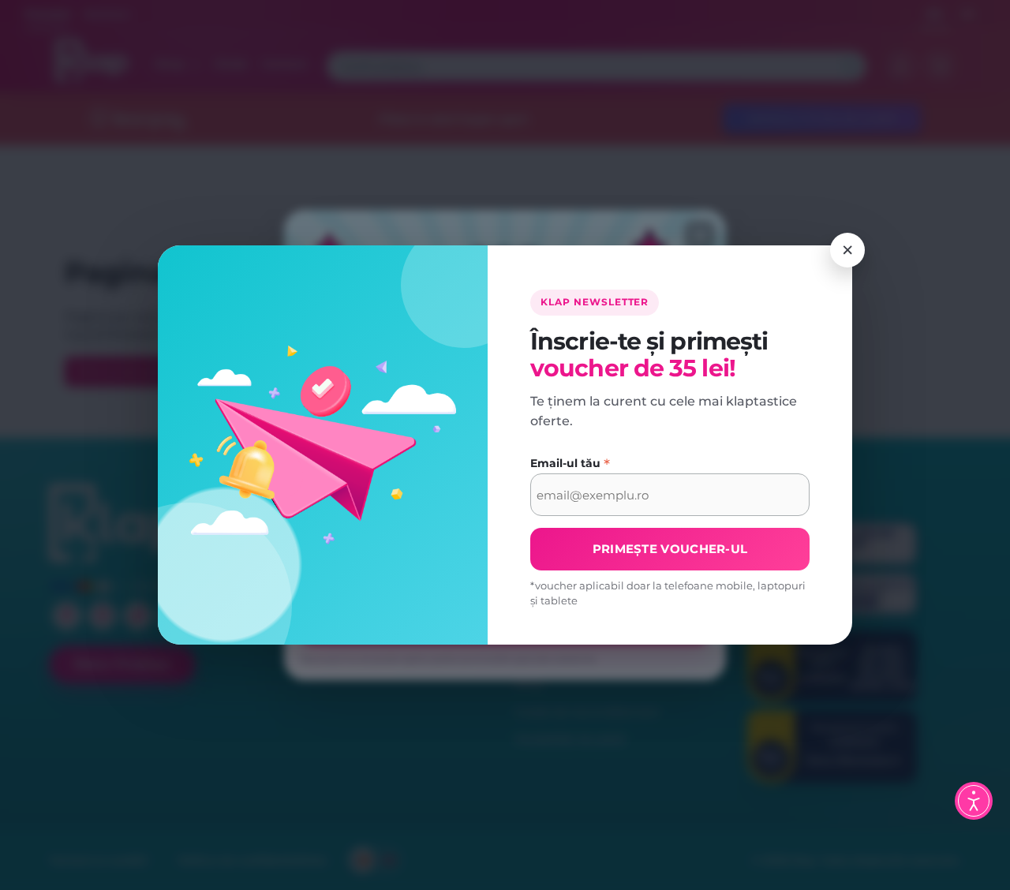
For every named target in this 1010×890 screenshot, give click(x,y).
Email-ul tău (570, 464)
